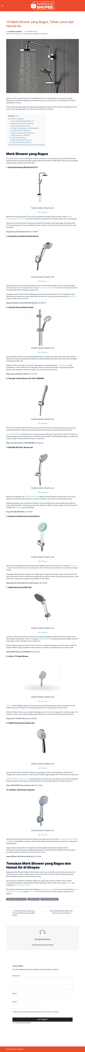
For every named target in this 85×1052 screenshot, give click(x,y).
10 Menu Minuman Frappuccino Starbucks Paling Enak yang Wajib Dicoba (23, 913)
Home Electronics (40, 33)
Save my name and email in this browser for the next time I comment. (36, 1012)
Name (14, 993)
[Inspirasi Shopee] (42, 5)
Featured (10, 33)
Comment (16, 976)
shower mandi (34, 899)
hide (17, 116)
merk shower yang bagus (16, 899)
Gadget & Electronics (23, 33)
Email (14, 1001)
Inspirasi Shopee (15, 31)
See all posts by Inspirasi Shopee (42, 945)
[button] (2, 5)
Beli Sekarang (42, 212)
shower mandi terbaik (49, 899)
